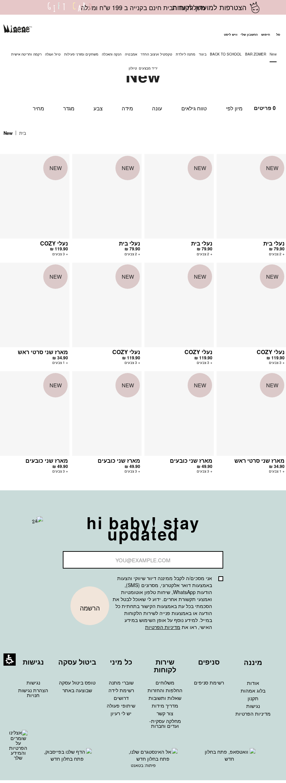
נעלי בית (274, 243)
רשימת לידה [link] (121, 690)
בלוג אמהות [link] (253, 690)
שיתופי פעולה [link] (121, 705)
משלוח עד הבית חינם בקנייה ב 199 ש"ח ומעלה (143, 7)
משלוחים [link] (165, 682)
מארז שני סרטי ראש (43, 352)
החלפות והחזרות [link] (165, 690)
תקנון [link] (253, 698)
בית (22, 133)
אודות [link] (253, 682)
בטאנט (137, 765)
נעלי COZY (54, 243)
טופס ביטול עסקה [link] (77, 682)
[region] (20, 133)
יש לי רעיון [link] (121, 713)
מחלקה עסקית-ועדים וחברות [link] (165, 723)
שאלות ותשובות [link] (165, 697)
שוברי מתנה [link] (121, 682)
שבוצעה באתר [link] (77, 690)
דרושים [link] (121, 697)
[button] (265, 29)
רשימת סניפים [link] (209, 682)
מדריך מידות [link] (165, 705)
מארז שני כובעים (191, 460)
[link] (70, 11)
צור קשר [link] (165, 713)
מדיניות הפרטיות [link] (253, 713)
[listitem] (251, 208)
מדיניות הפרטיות (162, 626)
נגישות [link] (253, 705)
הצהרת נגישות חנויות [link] (33, 692)
